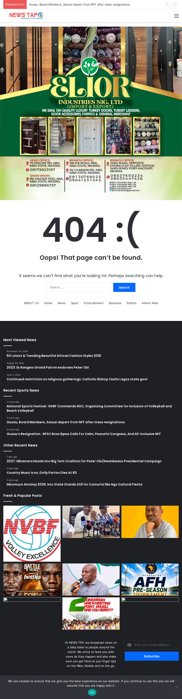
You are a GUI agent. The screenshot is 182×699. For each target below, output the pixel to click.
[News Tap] (24, 15)
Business (115, 303)
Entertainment (94, 303)
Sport (75, 303)
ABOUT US (31, 303)
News (62, 303)
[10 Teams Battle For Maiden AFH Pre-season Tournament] (150, 579)
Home (48, 303)
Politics (131, 303)
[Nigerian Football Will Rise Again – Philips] (91, 579)
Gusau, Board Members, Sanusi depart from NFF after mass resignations (79, 4)
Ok (92, 692)
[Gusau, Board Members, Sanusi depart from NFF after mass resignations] (91, 522)
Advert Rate (150, 303)
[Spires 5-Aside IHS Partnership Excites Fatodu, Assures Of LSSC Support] (150, 613)
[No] (176, 687)
